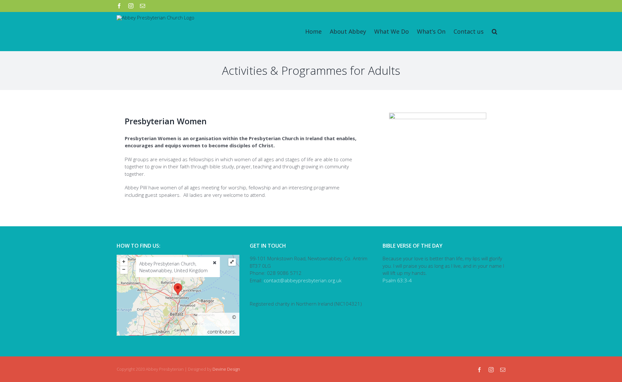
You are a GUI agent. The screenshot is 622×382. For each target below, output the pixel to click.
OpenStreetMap (218, 324)
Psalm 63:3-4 (397, 280)
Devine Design (226, 369)
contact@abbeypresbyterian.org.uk (302, 280)
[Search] (494, 31)
